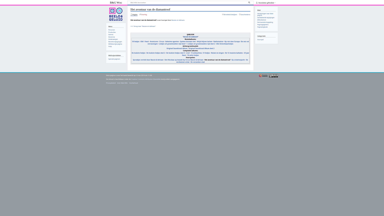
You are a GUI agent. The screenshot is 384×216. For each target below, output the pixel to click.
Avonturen (154, 41)
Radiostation (218, 41)
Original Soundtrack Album (177, 48)
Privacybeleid (111, 83)
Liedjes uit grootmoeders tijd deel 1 (172, 44)
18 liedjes (135, 41)
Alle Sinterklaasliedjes (224, 44)
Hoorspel (260, 39)
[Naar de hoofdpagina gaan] (116, 14)
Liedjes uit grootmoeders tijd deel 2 (201, 44)
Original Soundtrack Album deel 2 (201, 48)
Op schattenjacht (238, 60)
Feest (147, 41)
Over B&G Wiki (122, 83)
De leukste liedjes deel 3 (175, 53)
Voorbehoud (133, 83)
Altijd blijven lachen (204, 41)
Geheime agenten (172, 41)
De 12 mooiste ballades (234, 53)
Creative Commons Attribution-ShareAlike (146, 79)
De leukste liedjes (138, 53)
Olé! (142, 41)
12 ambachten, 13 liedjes (200, 53)
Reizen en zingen (217, 53)
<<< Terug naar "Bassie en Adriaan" (143, 26)
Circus (161, 41)
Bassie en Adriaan (178, 20)
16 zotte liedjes (193, 55)
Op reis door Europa (232, 41)
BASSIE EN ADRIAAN (190, 37)
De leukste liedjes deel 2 (155, 53)
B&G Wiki (116, 2)
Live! (188, 53)
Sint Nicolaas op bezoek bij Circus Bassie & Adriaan (184, 60)
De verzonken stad (198, 62)
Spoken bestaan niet (188, 41)
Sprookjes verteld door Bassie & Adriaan (148, 60)
